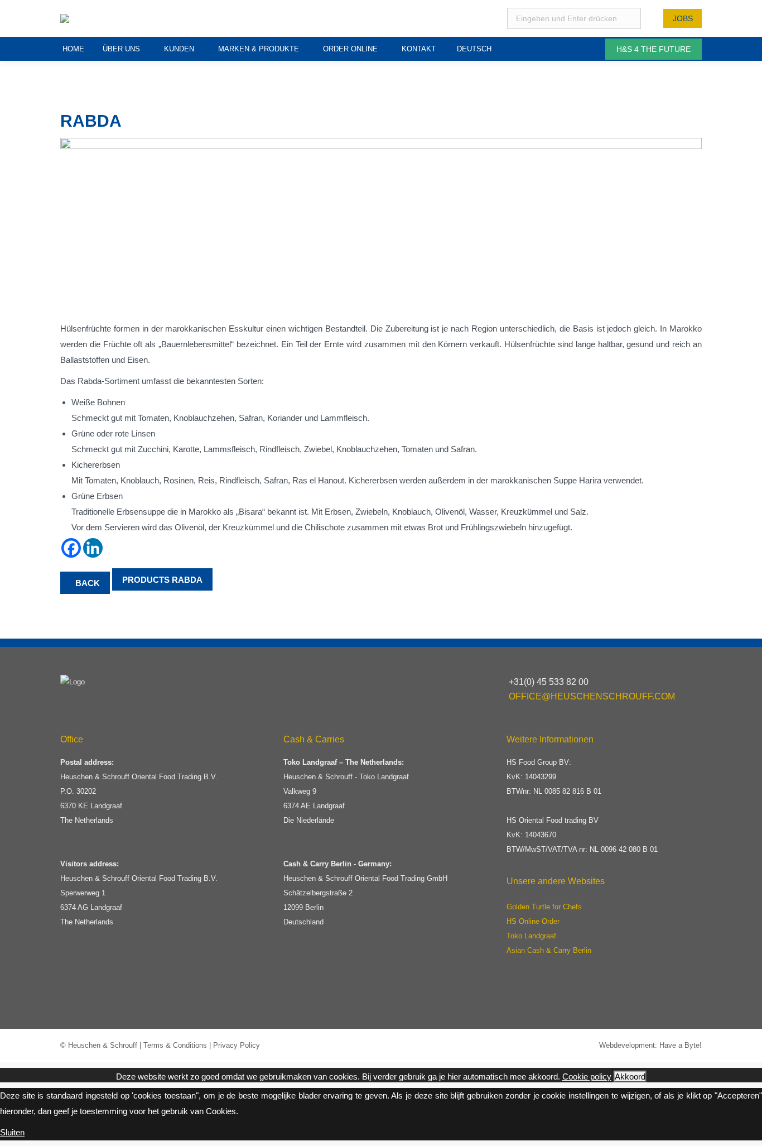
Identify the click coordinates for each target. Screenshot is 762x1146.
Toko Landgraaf (531, 936)
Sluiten (12, 1132)
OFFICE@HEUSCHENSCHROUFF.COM (592, 696)
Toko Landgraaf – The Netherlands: (343, 762)
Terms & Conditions (175, 1045)
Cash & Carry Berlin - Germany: (337, 864)
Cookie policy (586, 1076)
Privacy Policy (236, 1045)
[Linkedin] (93, 548)
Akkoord (630, 1076)
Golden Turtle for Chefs (544, 907)
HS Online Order (533, 921)
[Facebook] (71, 548)
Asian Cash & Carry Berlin (549, 950)
